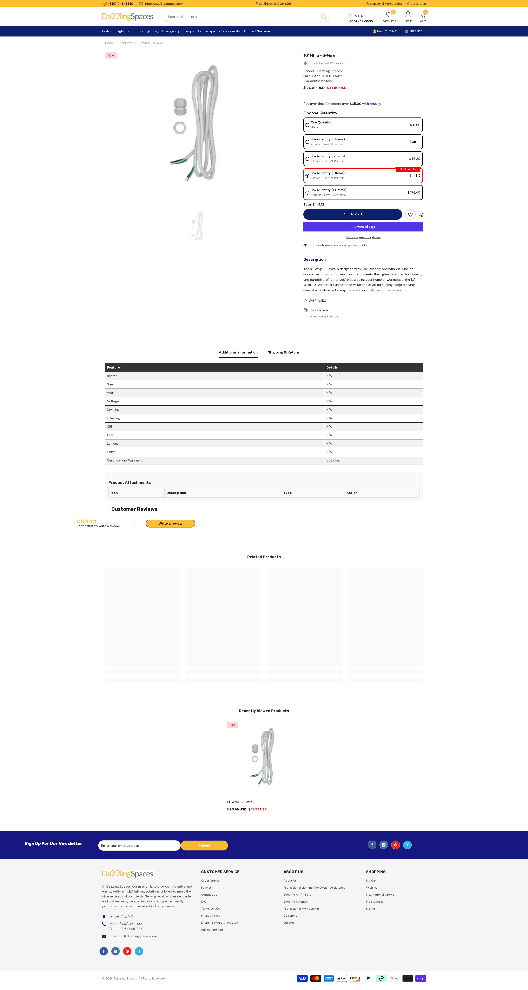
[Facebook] (372, 845)
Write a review (170, 523)
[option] (198, 127)
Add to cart (352, 214)
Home (109, 43)
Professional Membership (384, 4)
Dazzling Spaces (329, 71)
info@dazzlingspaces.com (137, 936)
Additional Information (238, 352)
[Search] (246, 17)
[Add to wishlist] (410, 214)
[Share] (419, 215)
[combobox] (241, 17)
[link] (142, 672)
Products (126, 43)
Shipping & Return (283, 352)
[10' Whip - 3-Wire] (264, 759)
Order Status (416, 4)
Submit (204, 845)
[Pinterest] (395, 845)
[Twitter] (407, 845)
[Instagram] (384, 845)
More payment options (363, 237)
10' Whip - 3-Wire (239, 802)
